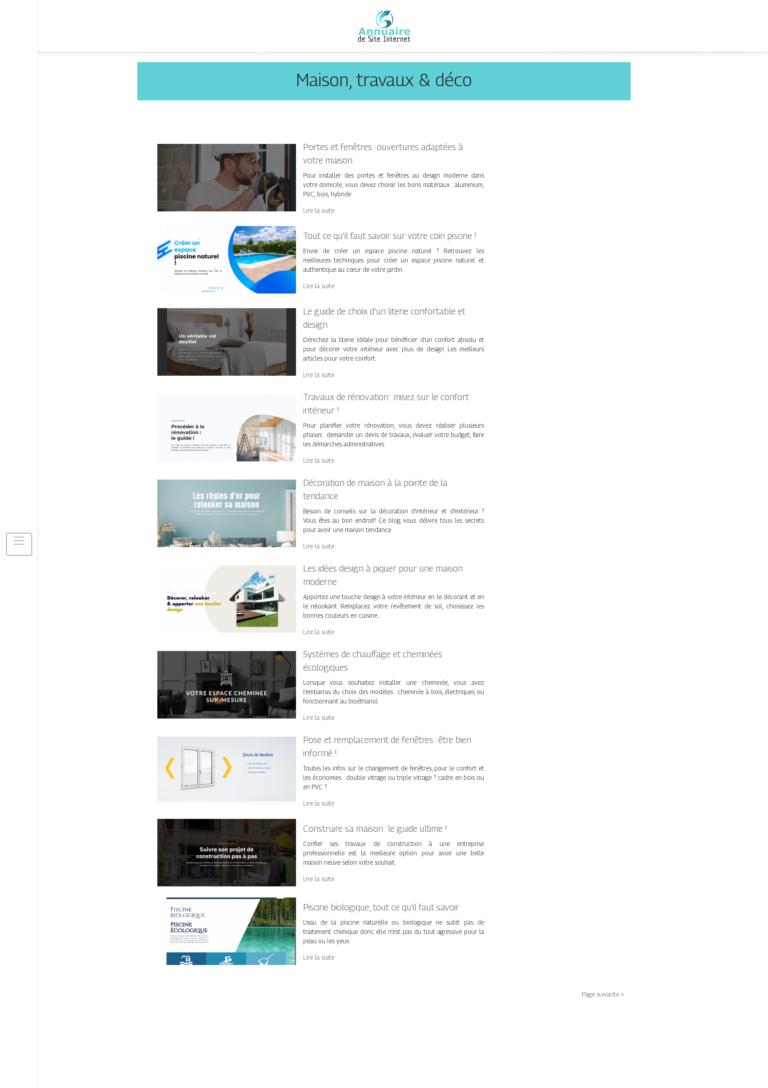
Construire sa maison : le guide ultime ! (375, 828)
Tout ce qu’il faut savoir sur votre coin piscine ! (389, 235)
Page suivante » (603, 994)
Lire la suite (318, 210)
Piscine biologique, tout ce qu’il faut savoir (381, 907)
